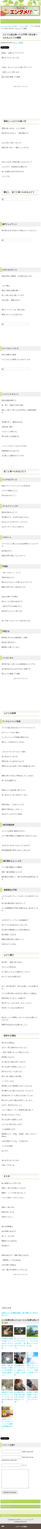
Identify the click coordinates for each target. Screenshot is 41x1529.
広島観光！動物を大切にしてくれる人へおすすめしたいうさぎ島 (7, 1343)
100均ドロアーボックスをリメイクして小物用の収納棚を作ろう (7, 1424)
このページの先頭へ (21, 1526)
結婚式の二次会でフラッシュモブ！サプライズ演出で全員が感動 (7, 1397)
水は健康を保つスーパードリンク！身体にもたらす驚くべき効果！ (19, 1370)
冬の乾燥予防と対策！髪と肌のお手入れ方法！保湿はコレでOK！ (19, 1397)
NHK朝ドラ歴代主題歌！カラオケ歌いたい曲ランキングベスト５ (32, 1397)
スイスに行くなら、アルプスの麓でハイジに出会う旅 (32, 1342)
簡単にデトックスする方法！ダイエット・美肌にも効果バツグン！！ (32, 1370)
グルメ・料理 (17, 43)
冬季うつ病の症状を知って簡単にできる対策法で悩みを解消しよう (7, 1370)
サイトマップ (8, 1515)
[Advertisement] (20, 102)
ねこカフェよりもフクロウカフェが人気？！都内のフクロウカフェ (19, 1343)
